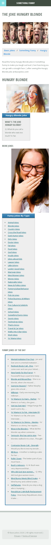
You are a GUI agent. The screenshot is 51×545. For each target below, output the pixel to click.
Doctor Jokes (13, 242)
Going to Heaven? (18, 386)
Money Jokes (13, 278)
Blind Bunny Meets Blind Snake (24, 478)
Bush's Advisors (18, 465)
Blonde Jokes (13, 226)
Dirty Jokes (12, 239)
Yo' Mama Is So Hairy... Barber (24, 399)
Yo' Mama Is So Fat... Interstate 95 (25, 412)
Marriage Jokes (14, 272)
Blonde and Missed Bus (21, 379)
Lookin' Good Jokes (16, 269)
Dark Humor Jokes (15, 235)
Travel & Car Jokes (16, 328)
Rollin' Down (16, 458)
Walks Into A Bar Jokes (17, 331)
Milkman (14, 392)
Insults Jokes (13, 255)
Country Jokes (14, 229)
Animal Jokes (13, 222)
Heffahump (16, 485)
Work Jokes (13, 335)
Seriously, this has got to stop (23, 435)
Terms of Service (29, 536)
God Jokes (12, 252)
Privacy (17, 536)
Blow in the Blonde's (19, 428)
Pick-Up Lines (13, 295)
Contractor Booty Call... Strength (25, 445)
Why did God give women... (22, 471)
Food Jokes (12, 249)
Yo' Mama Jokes (14, 338)
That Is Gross (13, 325)
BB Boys (14, 452)
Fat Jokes (12, 245)
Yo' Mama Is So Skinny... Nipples (24, 422)
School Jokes (13, 311)
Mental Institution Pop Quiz (22, 359)
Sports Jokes (13, 318)
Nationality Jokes (15, 282)
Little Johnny (13, 265)
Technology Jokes (15, 321)
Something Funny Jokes (18, 315)
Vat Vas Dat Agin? (18, 405)
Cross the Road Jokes (17, 232)
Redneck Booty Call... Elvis (22, 366)
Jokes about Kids (15, 259)
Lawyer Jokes (13, 262)
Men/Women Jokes (16, 275)
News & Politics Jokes (17, 285)
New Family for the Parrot (22, 372)
